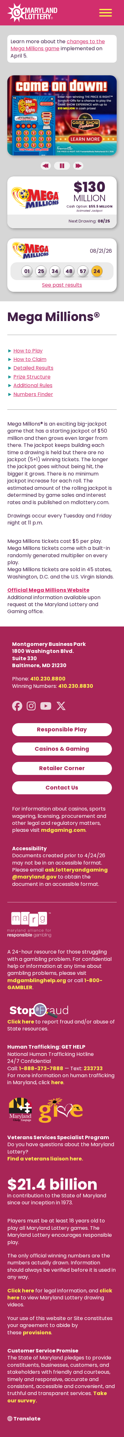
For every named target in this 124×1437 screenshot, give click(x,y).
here (57, 1082)
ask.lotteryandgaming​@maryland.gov (60, 873)
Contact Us (61, 787)
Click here (20, 1021)
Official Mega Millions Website (48, 590)
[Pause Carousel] (62, 166)
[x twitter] (61, 706)
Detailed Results (33, 368)
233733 (93, 1068)
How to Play (28, 350)
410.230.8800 (47, 678)
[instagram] (31, 706)
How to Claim (29, 359)
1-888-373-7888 (41, 1068)
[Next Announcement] (78, 166)
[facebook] (17, 706)
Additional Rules (32, 385)
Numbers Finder (33, 394)
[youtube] (46, 706)
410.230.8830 (75, 686)
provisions (37, 1332)
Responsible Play (62, 729)
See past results (62, 285)
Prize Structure (32, 376)
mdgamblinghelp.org (36, 980)
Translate (26, 1418)
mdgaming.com (63, 830)
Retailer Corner (62, 768)
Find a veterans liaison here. (45, 1158)
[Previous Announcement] (46, 166)
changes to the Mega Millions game (57, 45)
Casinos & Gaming (62, 749)
